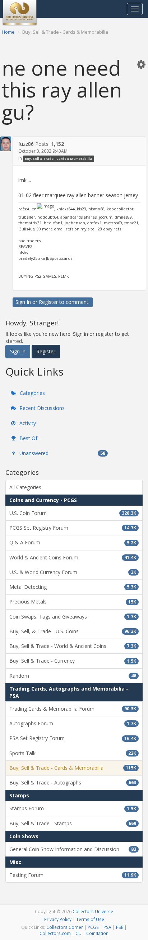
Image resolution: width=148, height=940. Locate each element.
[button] (141, 64)
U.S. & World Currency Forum (72, 572)
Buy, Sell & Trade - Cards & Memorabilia (58, 158)
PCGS (93, 927)
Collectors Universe (93, 911)
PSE (119, 927)
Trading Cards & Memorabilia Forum (72, 708)
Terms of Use (90, 919)
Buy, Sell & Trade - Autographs (72, 782)
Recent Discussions (41, 408)
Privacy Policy (57, 919)
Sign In (23, 302)
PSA (107, 927)
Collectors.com (55, 933)
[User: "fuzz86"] (5, 144)
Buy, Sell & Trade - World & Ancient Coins (72, 646)
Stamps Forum (72, 808)
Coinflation (97, 933)
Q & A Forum (72, 542)
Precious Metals (72, 601)
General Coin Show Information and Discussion (72, 849)
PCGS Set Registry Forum (72, 527)
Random (72, 675)
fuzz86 (26, 143)
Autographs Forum (72, 723)
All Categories (25, 487)
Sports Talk (72, 753)
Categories (31, 393)
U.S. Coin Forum (72, 513)
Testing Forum (72, 875)
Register (48, 302)
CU (78, 933)
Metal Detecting (72, 586)
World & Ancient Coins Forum (72, 557)
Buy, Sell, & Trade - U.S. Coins (72, 631)
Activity (27, 423)
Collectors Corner (64, 927)
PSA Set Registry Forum (72, 738)
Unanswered (61, 453)
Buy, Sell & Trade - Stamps (72, 823)
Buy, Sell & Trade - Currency (72, 660)
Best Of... (29, 438)
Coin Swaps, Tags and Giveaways (72, 616)
